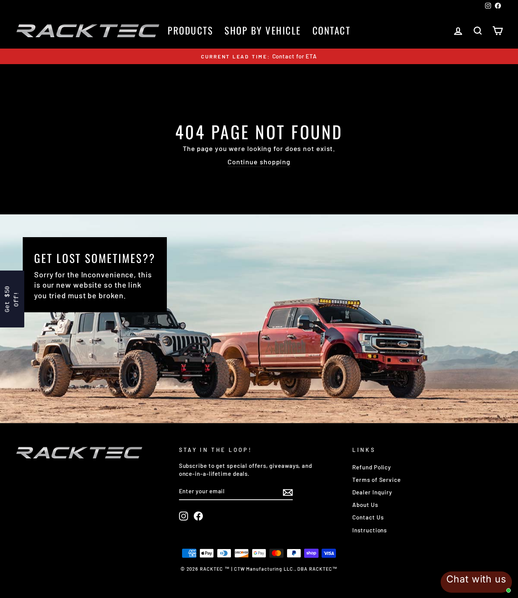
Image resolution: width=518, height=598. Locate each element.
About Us (365, 504)
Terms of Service (376, 479)
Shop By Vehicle (262, 30)
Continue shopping (259, 161)
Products (190, 30)
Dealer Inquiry (372, 492)
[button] (12, 299)
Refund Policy (371, 467)
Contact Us (367, 517)
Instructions (369, 530)
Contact (331, 30)
